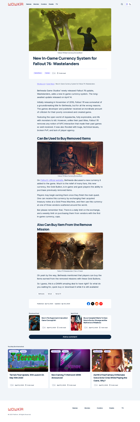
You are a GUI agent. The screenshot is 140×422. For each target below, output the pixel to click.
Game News (38, 73)
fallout (50, 294)
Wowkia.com (41, 84)
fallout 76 (58, 294)
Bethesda (41, 294)
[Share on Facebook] (88, 304)
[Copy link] (101, 304)
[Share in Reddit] (97, 304)
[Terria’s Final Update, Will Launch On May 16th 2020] (28, 360)
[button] (121, 4)
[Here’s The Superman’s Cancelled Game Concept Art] (34, 323)
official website (51, 180)
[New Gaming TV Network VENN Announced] (70, 360)
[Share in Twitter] (93, 304)
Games (47, 73)
